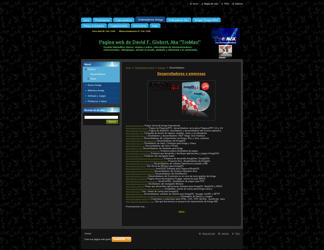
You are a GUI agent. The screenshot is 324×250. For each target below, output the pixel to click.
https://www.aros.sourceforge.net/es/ (140, 171)
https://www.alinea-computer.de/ (138, 154)
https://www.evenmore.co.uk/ (137, 176)
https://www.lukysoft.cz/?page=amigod (140, 169)
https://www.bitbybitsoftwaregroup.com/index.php (145, 159)
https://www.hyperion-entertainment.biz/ (141, 141)
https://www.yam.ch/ (133, 191)
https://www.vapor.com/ (134, 194)
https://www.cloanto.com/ (135, 146)
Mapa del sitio (211, 4)
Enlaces (92, 69)
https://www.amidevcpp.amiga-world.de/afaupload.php (147, 161)
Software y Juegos (97, 96)
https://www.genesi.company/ (137, 128)
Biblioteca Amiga (96, 90)
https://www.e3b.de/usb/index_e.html (140, 202)
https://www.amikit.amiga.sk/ (136, 136)
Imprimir (239, 4)
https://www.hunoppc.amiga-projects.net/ (141, 181)
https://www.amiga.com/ (135, 126)
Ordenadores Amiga (144, 67)
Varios (93, 78)
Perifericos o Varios (97, 101)
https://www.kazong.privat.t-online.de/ (140, 174)
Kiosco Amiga (94, 85)
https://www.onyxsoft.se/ (135, 186)
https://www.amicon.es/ (134, 138)
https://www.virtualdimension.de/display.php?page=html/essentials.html (153, 197)
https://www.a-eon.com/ (135, 143)
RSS (226, 4)
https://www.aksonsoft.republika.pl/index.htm (143, 151)
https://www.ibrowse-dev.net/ (137, 184)
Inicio (195, 4)
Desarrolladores (97, 74)
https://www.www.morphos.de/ (137, 131)
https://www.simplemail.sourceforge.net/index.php (145, 189)
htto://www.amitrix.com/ (134, 156)
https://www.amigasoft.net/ (136, 166)
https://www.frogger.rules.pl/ (136, 179)
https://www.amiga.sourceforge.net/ (139, 164)
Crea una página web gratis (97, 239)
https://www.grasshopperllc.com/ (138, 199)
